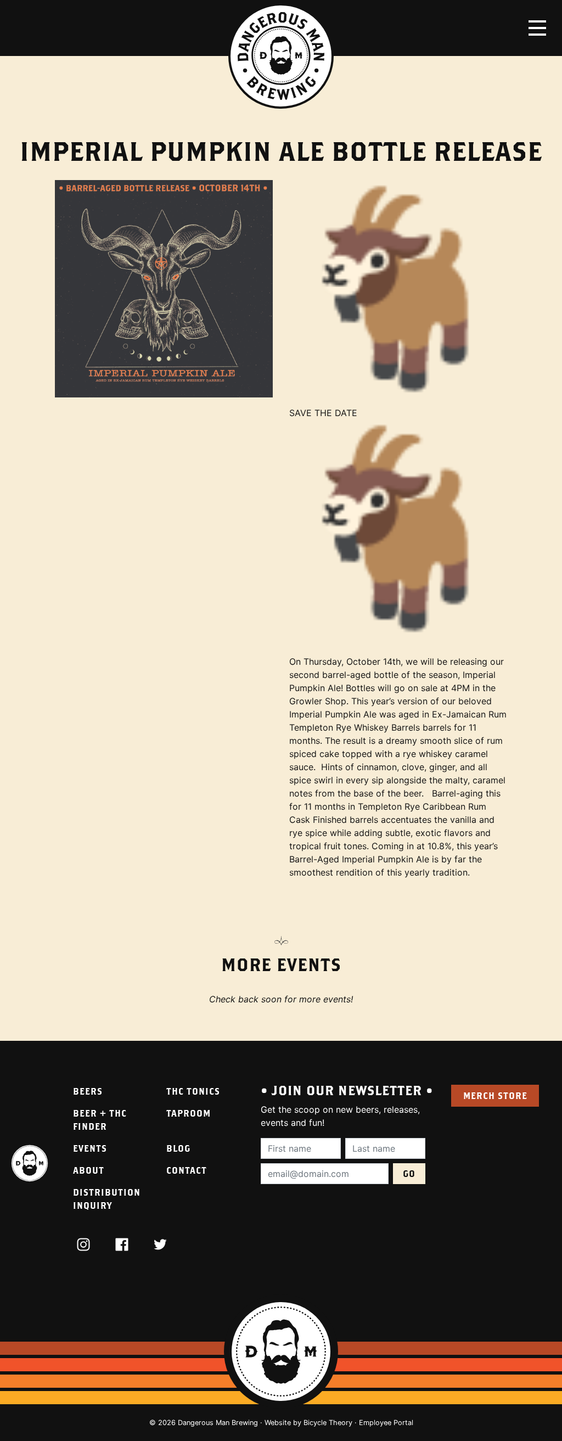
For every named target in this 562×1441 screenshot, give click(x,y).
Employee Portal (386, 1422)
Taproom (188, 1113)
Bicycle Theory (328, 1422)
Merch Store (495, 1095)
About (88, 1170)
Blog (178, 1148)
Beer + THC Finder (100, 1119)
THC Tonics (193, 1091)
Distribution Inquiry (106, 1198)
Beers (88, 1091)
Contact (186, 1170)
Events (90, 1148)
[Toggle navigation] (537, 28)
